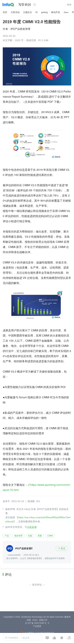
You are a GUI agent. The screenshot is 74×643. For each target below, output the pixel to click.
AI (36, 12)
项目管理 (18, 536)
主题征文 (27, 12)
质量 (40, 536)
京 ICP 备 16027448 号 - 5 (37, 623)
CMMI (50, 536)
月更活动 (15, 12)
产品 (7, 536)
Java (66, 12)
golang (44, 12)
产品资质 (37, 626)
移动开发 (55, 12)
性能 (30, 536)
